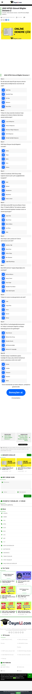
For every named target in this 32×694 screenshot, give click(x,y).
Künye (3, 670)
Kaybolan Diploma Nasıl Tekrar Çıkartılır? (8, 581)
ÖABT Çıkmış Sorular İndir (8, 650)
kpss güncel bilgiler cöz (21, 449)
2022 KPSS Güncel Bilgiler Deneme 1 (24, 468)
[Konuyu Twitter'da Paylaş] (8, 20)
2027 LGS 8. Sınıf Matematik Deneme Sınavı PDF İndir (8, 597)
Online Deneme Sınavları (12, 12)
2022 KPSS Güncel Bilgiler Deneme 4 (8, 437)
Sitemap (4, 658)
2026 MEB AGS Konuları (8, 654)
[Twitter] (11, 632)
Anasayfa (4, 12)
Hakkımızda (21, 667)
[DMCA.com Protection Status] (16, 677)
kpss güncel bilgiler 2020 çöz (24, 447)
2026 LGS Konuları (23, 639)
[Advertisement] (16, 57)
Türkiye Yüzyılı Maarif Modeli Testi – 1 (7, 468)
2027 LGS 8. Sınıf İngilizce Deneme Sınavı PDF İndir (8, 612)
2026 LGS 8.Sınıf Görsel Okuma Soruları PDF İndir (24, 612)
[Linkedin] (20, 632)
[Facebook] (9, 632)
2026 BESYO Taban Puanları (22, 645)
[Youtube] (14, 632)
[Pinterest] (16, 632)
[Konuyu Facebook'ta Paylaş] (6, 20)
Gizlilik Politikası (6, 667)
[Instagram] (18, 632)
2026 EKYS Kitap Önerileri (25, 650)
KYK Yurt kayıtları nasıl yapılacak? (23, 581)
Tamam (18, 692)
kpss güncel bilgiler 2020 (13, 447)
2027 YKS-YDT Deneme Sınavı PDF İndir (23, 596)
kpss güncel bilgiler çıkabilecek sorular (8, 449)
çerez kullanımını (20, 691)
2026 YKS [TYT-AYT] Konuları (6, 641)
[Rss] (23, 632)
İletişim (20, 670)
